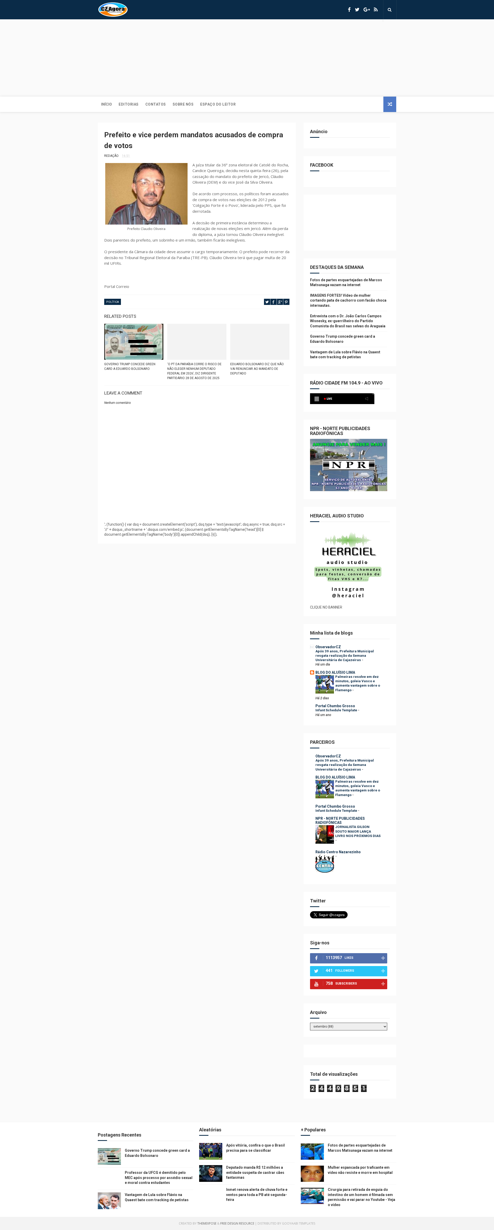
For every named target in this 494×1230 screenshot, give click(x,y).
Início (106, 104)
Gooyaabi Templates (298, 1223)
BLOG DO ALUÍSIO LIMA (335, 672)
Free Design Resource (237, 1223)
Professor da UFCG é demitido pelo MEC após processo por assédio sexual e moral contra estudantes (158, 1178)
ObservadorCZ (328, 647)
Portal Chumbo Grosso (335, 706)
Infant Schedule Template (336, 710)
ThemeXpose (206, 1223)
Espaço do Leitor (218, 104)
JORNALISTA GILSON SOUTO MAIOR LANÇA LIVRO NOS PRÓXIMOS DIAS (358, 831)
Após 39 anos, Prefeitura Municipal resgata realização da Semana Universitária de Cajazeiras (344, 655)
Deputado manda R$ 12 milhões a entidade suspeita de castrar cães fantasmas (255, 1172)
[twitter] (357, 9)
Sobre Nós (183, 104)
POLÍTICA (112, 302)
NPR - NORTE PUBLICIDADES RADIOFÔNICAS (340, 820)
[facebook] (349, 9)
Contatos (155, 104)
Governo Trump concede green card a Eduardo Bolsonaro (129, 366)
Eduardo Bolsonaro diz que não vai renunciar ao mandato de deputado (257, 368)
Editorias (129, 104)
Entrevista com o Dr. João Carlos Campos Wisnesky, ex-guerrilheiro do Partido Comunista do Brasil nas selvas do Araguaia (347, 321)
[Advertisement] (247, 58)
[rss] (375, 9)
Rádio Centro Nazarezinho (338, 852)
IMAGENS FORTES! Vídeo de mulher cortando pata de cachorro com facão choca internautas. (348, 300)
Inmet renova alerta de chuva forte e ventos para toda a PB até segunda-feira (256, 1195)
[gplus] (366, 9)
